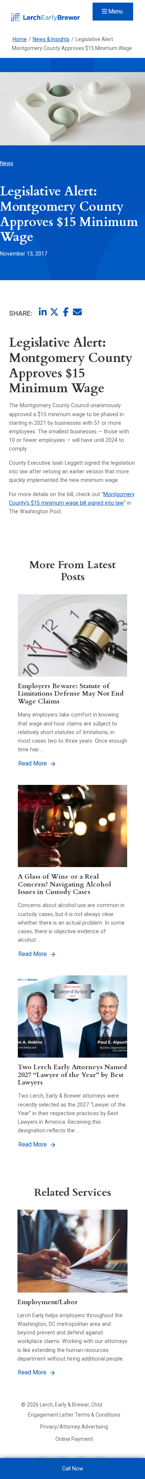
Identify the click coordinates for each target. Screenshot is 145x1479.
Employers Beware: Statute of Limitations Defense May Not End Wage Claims (71, 693)
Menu (115, 11)
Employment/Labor (47, 1301)
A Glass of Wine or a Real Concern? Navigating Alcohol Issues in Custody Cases (64, 884)
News (6, 163)
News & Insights (51, 39)
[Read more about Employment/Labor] (72, 1251)
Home (20, 39)
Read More (32, 763)
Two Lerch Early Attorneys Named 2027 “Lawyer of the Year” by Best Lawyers (72, 1074)
